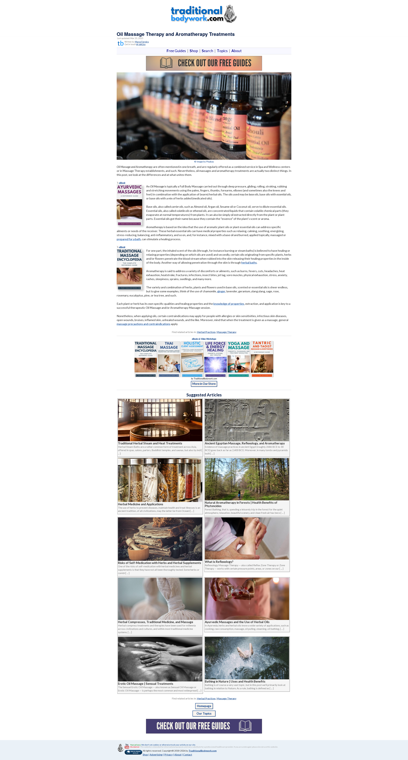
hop (194, 50)
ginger (221, 291)
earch (208, 50)
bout (236, 50)
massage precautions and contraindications (143, 324)
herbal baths (249, 262)
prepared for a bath (129, 239)
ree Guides (177, 50)
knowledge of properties (228, 303)
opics (223, 50)
